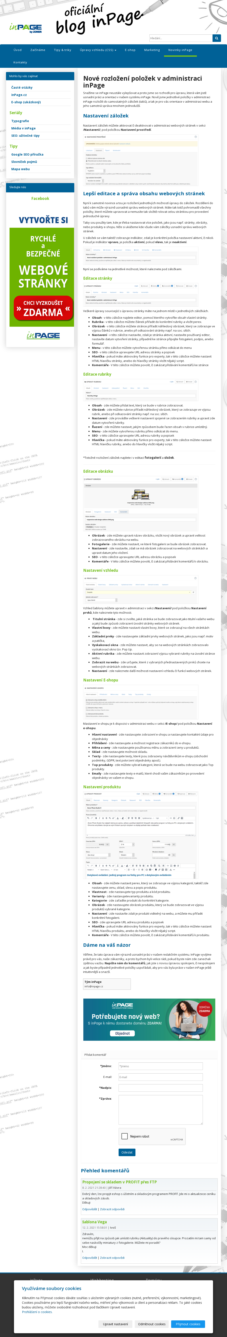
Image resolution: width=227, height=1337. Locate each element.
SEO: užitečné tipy (25, 135)
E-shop (130, 50)
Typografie (20, 121)
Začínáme (37, 50)
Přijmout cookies (188, 1324)
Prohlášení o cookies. (37, 1312)
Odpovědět (90, 1209)
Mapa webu (20, 169)
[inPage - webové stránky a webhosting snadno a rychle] (41, 28)
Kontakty (20, 62)
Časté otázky (22, 87)
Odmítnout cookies (152, 1324)
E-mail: (107, 1077)
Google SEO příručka (27, 154)
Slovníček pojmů (24, 162)
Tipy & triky (62, 50)
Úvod (18, 50)
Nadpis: (105, 1088)
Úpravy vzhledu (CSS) (97, 50)
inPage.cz (19, 95)
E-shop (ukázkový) (26, 102)
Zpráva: (105, 1099)
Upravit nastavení (115, 1324)
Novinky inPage (180, 50)
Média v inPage (23, 128)
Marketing (152, 50)
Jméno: (106, 1066)
